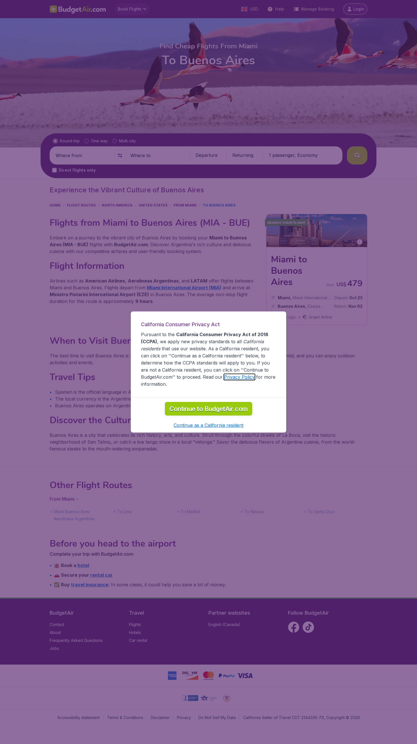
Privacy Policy (239, 377)
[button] (208, 425)
